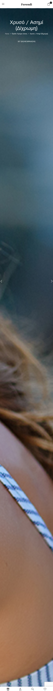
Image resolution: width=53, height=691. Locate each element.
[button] (48, 4)
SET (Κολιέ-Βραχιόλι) (26, 41)
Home (7, 34)
